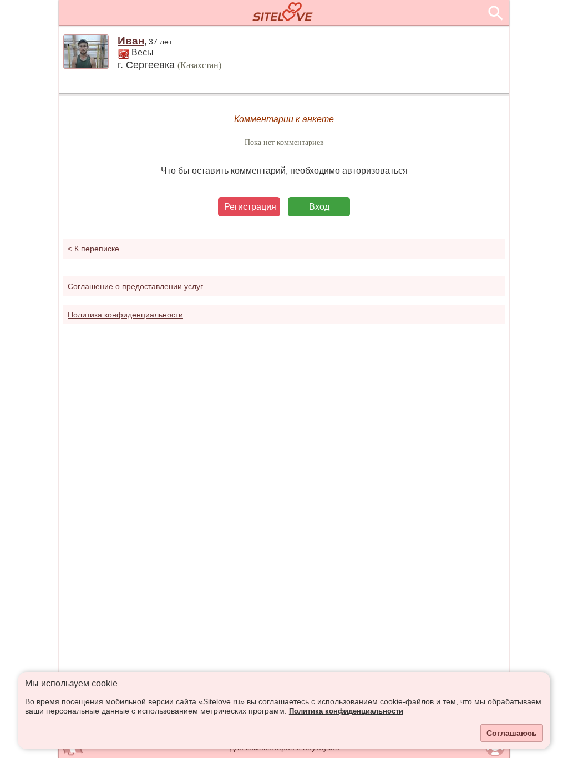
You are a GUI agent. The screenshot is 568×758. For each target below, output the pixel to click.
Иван (131, 41)
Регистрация (250, 206)
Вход (319, 206)
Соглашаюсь (511, 733)
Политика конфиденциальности (346, 711)
